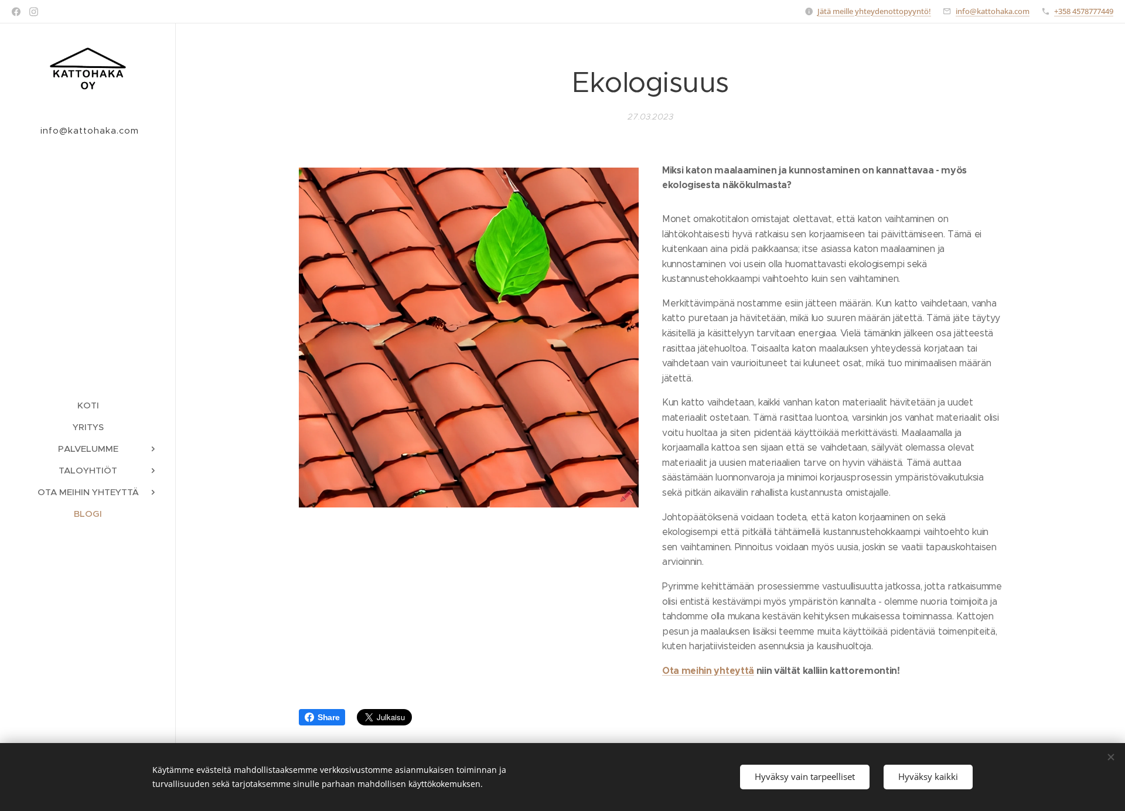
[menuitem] (88, 405)
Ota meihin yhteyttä (708, 671)
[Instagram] (33, 12)
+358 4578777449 (1083, 11)
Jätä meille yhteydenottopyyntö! (874, 11)
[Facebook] (16, 12)
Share (328, 717)
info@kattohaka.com (992, 11)
